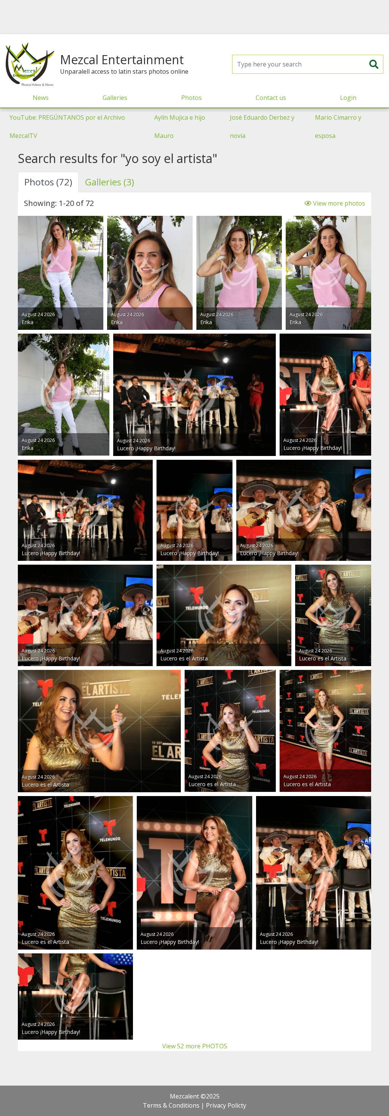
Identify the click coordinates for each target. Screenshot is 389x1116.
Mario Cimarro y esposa (338, 126)
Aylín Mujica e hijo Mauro (179, 126)
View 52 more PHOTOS (194, 1046)
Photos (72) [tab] (48, 182)
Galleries (115, 97)
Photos (191, 97)
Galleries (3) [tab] (109, 182)
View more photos (338, 203)
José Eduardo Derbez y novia (262, 126)
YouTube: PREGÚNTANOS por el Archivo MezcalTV (67, 126)
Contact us (271, 97)
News (41, 97)
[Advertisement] (194, 17)
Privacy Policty (226, 1105)
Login (348, 97)
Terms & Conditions (171, 1105)
